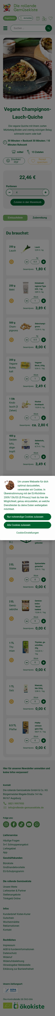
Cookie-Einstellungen (27, 532)
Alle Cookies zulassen (18, 525)
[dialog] (27, 508)
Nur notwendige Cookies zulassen (25, 516)
